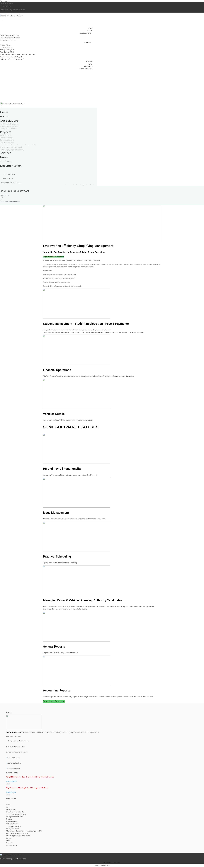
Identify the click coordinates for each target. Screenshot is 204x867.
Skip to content (5, 1)
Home (3, 197)
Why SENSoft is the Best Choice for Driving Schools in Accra (30, 777)
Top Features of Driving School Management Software (27, 788)
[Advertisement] (102, 86)
